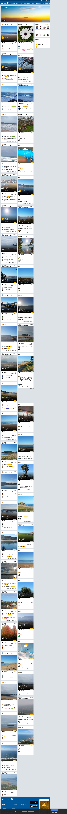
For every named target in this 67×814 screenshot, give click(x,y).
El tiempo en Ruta (26, 3)
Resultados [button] (37, 39)
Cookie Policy (24, 811)
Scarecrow (22, 665)
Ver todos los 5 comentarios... (11, 558)
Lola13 (5, 613)
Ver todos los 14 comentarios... (28, 262)
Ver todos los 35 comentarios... (27, 81)
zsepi (21, 48)
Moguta (5, 435)
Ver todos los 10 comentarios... (11, 50)
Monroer (21, 574)
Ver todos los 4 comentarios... (28, 753)
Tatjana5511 (6, 707)
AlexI (21, 546)
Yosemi (5, 704)
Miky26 (5, 75)
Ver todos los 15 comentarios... (28, 232)
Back (4, 20)
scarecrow (5, 166)
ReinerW (5, 227)
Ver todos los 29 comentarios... (27, 386)
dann (4, 586)
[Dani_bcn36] (48, 27)
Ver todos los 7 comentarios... (11, 291)
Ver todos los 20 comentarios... (11, 141)
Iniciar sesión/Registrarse (41, 0)
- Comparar (4, 808)
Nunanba (22, 376)
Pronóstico (13, 3)
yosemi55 (5, 138)
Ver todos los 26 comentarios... (11, 439)
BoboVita (5, 496)
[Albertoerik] (44, 27)
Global (44, 20)
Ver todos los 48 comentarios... (27, 431)
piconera (5, 617)
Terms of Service (31, 811)
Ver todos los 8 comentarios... (11, 350)
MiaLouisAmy (22, 489)
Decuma (5, 765)
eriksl (21, 77)
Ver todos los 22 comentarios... (27, 607)
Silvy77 (5, 437)
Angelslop (5, 647)
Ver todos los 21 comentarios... (11, 111)
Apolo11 (5, 794)
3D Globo (32, 3)
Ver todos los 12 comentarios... (11, 202)
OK (54, 810)
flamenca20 (6, 645)
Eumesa (5, 767)
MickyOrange (6, 78)
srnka (5, 466)
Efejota (5, 169)
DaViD (5, 199)
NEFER (5, 407)
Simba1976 (6, 346)
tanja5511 (5, 583)
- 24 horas (4, 803)
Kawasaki (5, 256)
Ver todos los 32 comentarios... (11, 769)
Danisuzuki (22, 257)
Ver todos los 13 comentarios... (28, 321)
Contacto (22, 803)
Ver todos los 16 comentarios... (28, 203)
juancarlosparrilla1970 (7, 674)
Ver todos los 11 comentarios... (11, 171)
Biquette (5, 196)
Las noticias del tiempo (40, 3)
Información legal (23, 804)
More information (54, 812)
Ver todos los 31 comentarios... (11, 649)
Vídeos (20, 3)
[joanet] (37, 27)
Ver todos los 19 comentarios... (11, 498)
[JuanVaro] (40, 27)
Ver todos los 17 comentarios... (28, 723)
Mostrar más (47, 24)
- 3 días (3, 804)
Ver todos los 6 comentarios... (28, 491)
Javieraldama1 (6, 526)
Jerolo (4, 23)
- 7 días (3, 805)
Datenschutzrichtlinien (24, 805)
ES (46, 0)
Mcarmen (5, 316)
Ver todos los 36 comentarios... (11, 262)
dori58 (5, 48)
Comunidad (47, 3)
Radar (17, 3)
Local (48, 20)
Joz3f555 (22, 456)
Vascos (21, 635)
